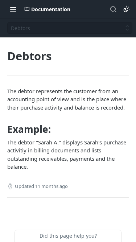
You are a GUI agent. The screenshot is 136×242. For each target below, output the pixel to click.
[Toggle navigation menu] (13, 9)
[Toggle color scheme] (126, 9)
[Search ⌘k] (113, 9)
